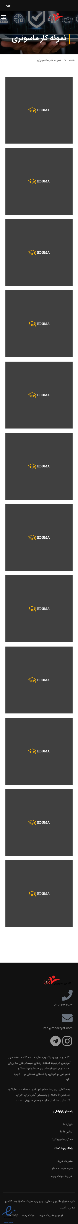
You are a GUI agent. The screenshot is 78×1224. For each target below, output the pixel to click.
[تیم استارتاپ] (39, 252)
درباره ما (68, 1124)
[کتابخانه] (39, 537)
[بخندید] (39, 395)
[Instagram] (67, 1041)
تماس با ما (66, 1131)
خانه (72, 60)
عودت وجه (28, 1215)
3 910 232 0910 (63, 1005)
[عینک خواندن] (39, 608)
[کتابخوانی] (39, 822)
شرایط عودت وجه (62, 1176)
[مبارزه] (39, 751)
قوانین (59, 1215)
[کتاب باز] (39, 466)
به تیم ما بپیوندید (62, 1139)
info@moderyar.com (58, 1028)
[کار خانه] (39, 323)
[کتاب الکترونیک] (39, 893)
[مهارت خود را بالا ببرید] (39, 181)
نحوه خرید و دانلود (61, 1168)
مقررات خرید (65, 1161)
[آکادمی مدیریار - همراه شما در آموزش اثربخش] (61, 17)
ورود (8, 5)
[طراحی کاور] (39, 680)
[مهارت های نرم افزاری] (39, 110)
